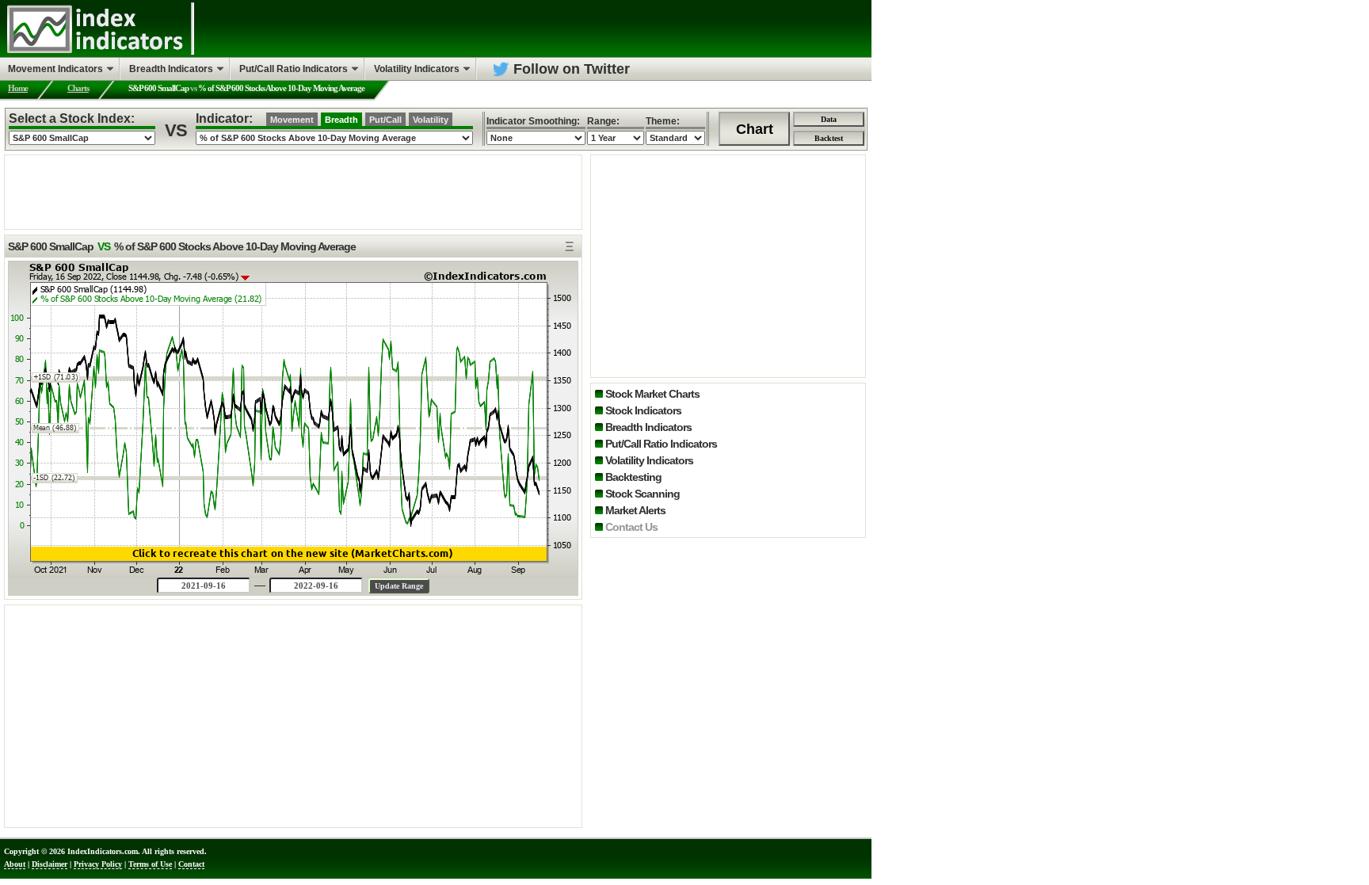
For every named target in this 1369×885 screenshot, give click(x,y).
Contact (191, 864)
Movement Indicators (55, 68)
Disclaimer (49, 864)
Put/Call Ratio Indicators (661, 443)
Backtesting (633, 477)
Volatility (430, 119)
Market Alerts (635, 510)
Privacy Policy (98, 864)
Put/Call (385, 119)
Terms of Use (150, 864)
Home (18, 88)
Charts (78, 88)
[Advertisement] (293, 191)
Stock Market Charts (652, 393)
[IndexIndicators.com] (95, 51)
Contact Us (631, 527)
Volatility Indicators (649, 460)
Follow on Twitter (571, 69)
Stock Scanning (642, 493)
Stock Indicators (643, 410)
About (14, 864)
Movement (292, 119)
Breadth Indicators (648, 427)
